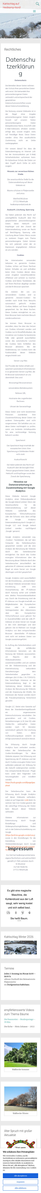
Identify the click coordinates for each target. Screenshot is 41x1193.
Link (26, 800)
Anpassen (20, 1182)
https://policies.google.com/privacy (20, 835)
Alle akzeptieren (20, 1176)
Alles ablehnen (20, 1188)
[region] (20, 1170)
